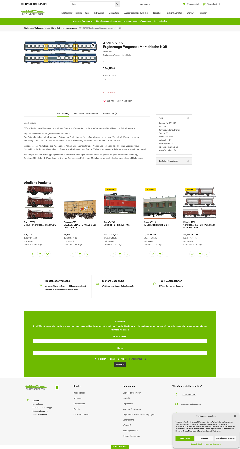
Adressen (78, 398)
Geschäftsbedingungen (135, 359)
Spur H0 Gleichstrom (54, 28)
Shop (86, 13)
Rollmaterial (99, 13)
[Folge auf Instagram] (57, 387)
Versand (110, 79)
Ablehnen (204, 438)
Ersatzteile (157, 13)
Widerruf (127, 425)
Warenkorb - (213, 4)
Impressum (217, 444)
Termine (78, 13)
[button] (235, 416)
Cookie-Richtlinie (196, 444)
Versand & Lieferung (132, 409)
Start (26, 28)
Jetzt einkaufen (160, 21)
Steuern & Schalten (174, 13)
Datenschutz (208, 444)
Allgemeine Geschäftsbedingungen (138, 414)
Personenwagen (70, 28)
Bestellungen (79, 393)
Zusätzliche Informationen (86, 113)
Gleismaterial (114, 13)
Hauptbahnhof (66, 13)
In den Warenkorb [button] (40, 254)
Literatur (190, 13)
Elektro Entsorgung (131, 436)
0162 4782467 (189, 394)
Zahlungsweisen (130, 431)
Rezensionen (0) (110, 113)
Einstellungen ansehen (225, 438)
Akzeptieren (185, 438)
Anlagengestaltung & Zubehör (136, 13)
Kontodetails (79, 404)
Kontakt (126, 398)
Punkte (77, 409)
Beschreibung (63, 113)
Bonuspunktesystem (132, 393)
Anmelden (145, 4)
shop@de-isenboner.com (34, 4)
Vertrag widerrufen (120, 447)
